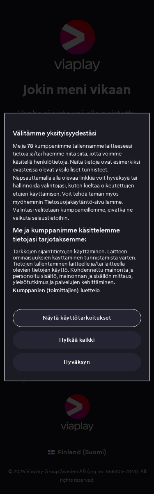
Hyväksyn (77, 362)
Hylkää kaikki (76, 340)
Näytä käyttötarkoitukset (77, 318)
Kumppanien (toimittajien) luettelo (56, 290)
